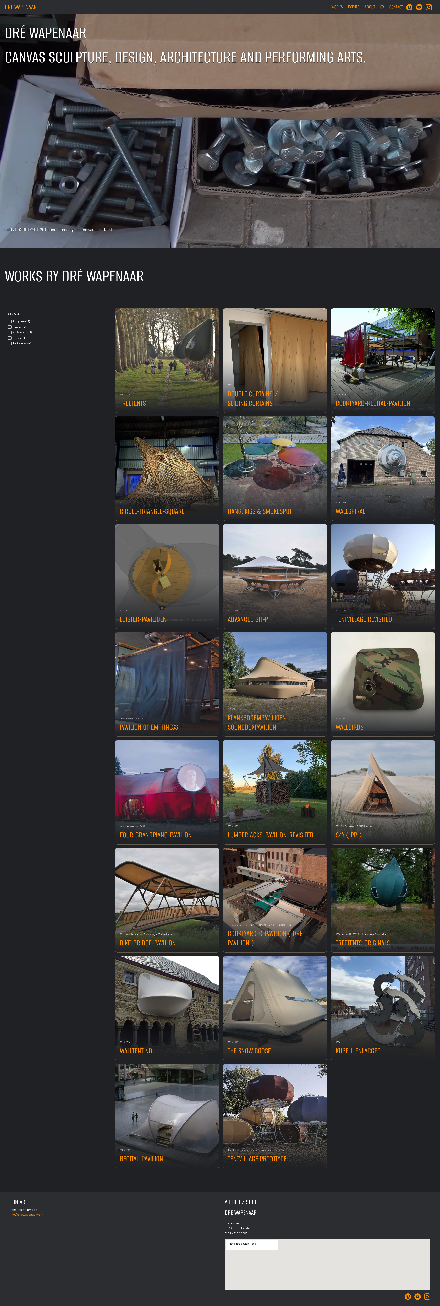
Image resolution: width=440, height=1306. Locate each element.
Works (337, 7)
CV (382, 7)
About (370, 7)
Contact (396, 7)
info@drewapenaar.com (26, 1214)
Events (354, 7)
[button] (58, 321)
